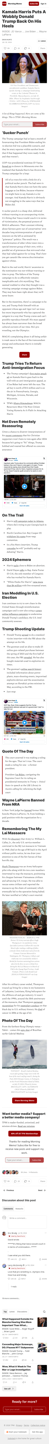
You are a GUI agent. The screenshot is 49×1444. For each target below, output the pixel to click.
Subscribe (34, 3)
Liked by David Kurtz (18, 1236)
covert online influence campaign (22, 612)
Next (40, 1190)
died (40, 1009)
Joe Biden (20, 774)
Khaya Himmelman (23, 403)
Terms (26, 1425)
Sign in (43, 3)
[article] (24, 1328)
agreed (25, 635)
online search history (31, 669)
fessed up (6, 166)
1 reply (13, 1286)
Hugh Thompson (10, 866)
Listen (43, 41)
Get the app (37, 1432)
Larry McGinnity (15, 1265)
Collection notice (38, 1425)
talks (22, 570)
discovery (15, 839)
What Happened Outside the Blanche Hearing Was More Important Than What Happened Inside (17, 1322)
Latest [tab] (12, 1311)
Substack (12, 1438)
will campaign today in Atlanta (28, 521)
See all (7, 1388)
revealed (28, 657)
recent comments (13, 435)
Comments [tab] (8, 1209)
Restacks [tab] (19, 1209)
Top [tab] (5, 1311)
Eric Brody (12, 1233)
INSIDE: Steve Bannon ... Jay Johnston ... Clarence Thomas (15, 1374)
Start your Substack (18, 1432)
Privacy (19, 1425)
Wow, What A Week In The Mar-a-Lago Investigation (16, 1368)
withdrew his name (16, 536)
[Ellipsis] (46, 1233)
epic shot (25, 1030)
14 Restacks (33, 1172)
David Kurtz (7, 40)
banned (28, 810)
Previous (10, 1190)
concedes (11, 548)
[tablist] (13, 1208)
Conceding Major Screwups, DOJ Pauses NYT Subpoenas (18, 1346)
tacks (16, 565)
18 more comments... (11, 1298)
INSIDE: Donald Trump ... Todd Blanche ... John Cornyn (15, 1352)
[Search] (44, 1311)
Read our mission (26, 1126)
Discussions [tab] (22, 1311)
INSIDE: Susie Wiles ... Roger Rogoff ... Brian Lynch (18, 1330)
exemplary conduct (30, 1005)
